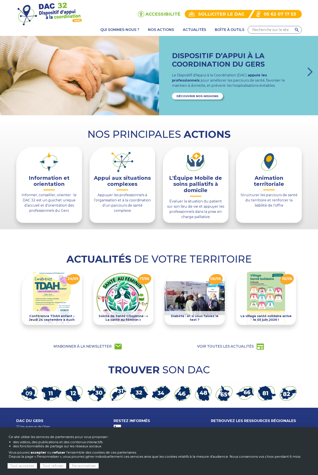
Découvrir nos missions (197, 96)
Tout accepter (22, 466)
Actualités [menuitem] (194, 30)
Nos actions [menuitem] (161, 30)
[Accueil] (49, 14)
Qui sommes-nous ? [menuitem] (119, 30)
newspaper (231, 346)
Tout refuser (53, 466)
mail (87, 346)
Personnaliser (84, 466)
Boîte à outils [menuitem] (229, 30)
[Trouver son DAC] (159, 393)
